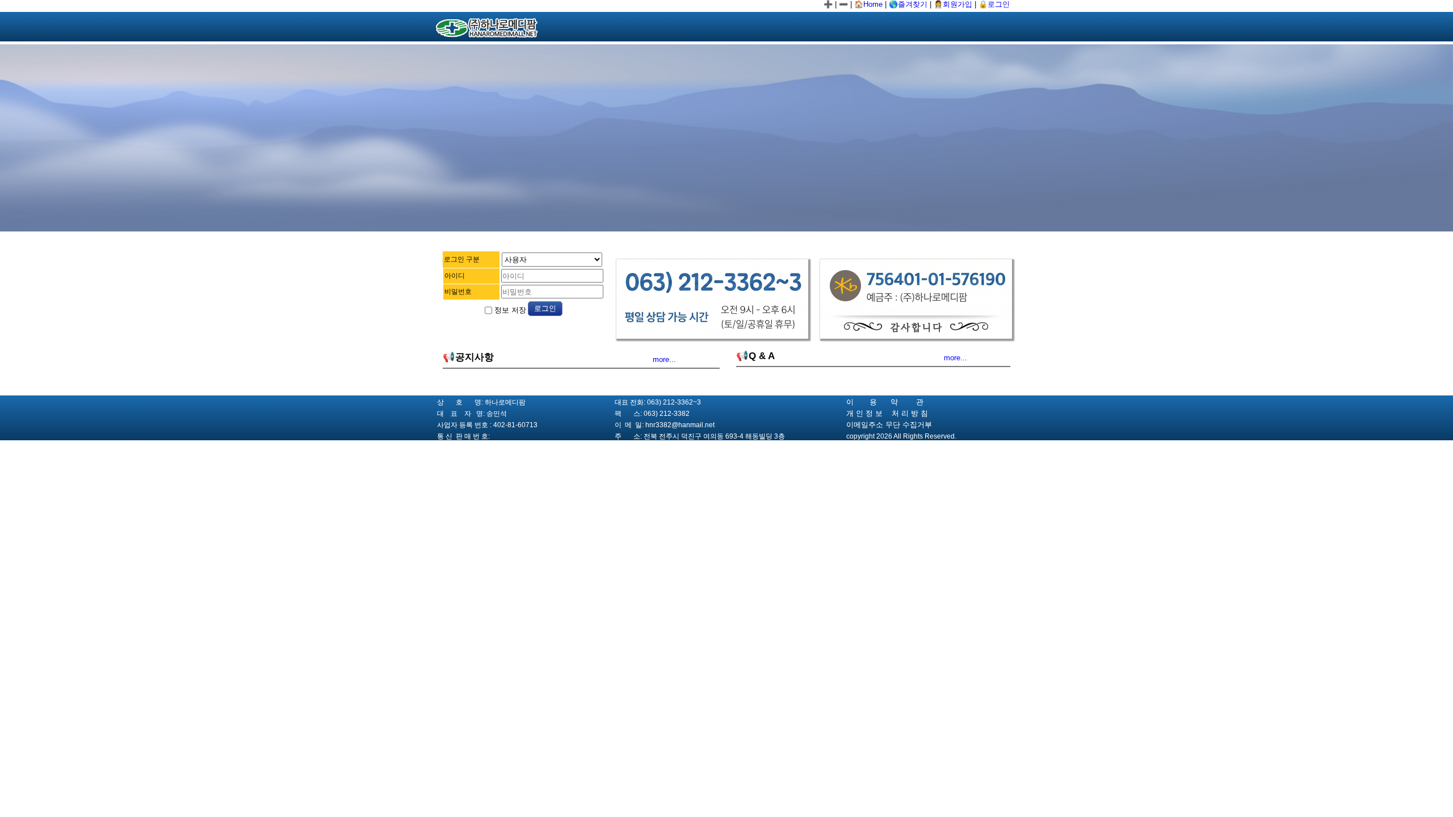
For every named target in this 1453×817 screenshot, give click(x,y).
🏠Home (868, 4)
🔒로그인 (994, 4)
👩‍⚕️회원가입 (953, 4)
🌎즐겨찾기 (908, 4)
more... (664, 359)
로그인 (545, 308)
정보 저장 (509, 310)
